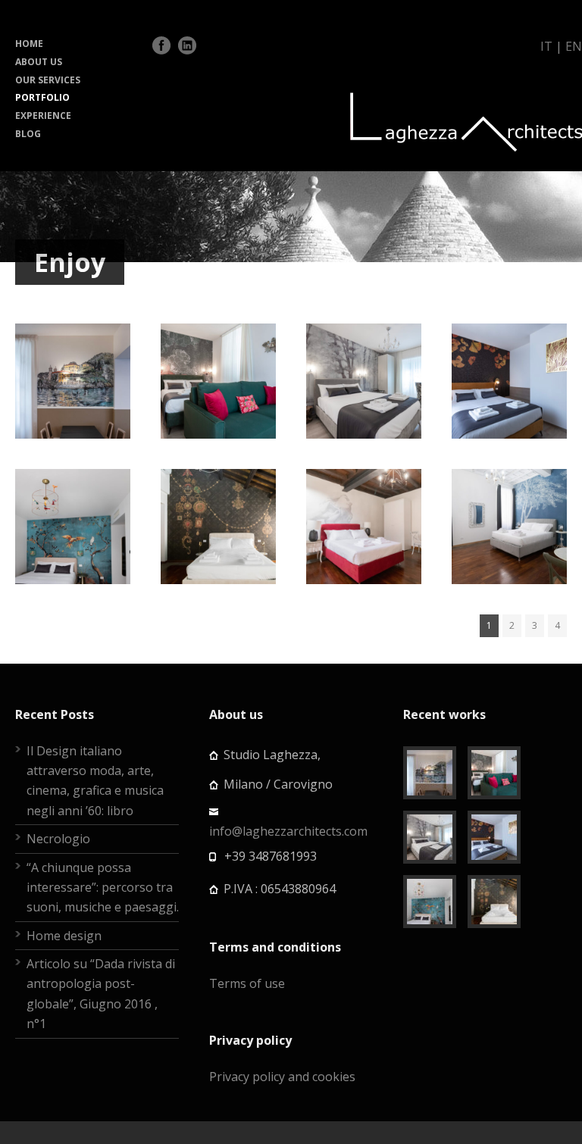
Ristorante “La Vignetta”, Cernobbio (83, 352)
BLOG (28, 133)
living (218, 578)
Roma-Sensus (364, 497)
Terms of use (247, 983)
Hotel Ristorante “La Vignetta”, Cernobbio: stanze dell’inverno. (382, 351)
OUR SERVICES (47, 79)
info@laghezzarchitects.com (288, 831)
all (36, 416)
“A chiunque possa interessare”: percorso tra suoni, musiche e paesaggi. (103, 887)
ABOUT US (38, 61)
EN (573, 46)
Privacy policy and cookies (282, 1076)
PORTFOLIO (42, 97)
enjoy (96, 416)
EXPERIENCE (43, 115)
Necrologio (58, 838)
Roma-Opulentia (225, 497)
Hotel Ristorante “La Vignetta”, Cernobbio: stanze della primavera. (231, 352)
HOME (29, 43)
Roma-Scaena (509, 497)
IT (546, 46)
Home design (64, 935)
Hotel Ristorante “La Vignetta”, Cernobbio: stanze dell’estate (85, 497)
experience (71, 436)
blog (62, 416)
